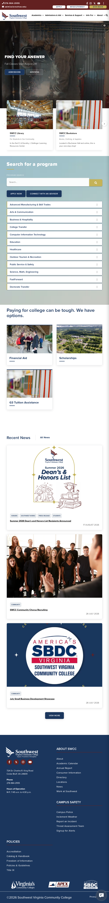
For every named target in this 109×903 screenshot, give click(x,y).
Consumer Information (68, 772)
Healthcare (15, 249)
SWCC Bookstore (68, 133)
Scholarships (68, 358)
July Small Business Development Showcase (32, 698)
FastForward (16, 279)
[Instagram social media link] (23, 762)
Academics (37, 15)
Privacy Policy (96, 896)
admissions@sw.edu (16, 7)
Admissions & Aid (53, 15)
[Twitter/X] (95, 3)
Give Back (98, 7)
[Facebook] (87, 3)
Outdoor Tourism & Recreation (25, 257)
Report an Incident (66, 821)
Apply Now (16, 193)
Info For (90, 15)
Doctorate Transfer (19, 286)
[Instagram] (91, 3)
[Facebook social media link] (9, 762)
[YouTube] (98, 3)
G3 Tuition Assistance (24, 402)
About (100, 15)
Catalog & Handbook (18, 856)
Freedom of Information (20, 860)
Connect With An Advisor (44, 193)
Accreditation (14, 851)
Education (15, 242)
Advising (34, 72)
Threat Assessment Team (70, 826)
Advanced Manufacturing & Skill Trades (30, 204)
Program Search (15, 175)
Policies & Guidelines (18, 865)
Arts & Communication (21, 212)
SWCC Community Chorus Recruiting (29, 609)
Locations (61, 782)
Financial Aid (18, 358)
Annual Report (64, 768)
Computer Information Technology (28, 234)
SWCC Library (17, 133)
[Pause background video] (104, 25)
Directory (61, 777)
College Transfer (18, 227)
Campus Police (64, 812)
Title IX (10, 870)
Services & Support (74, 15)
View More (54, 715)
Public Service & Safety (22, 264)
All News (45, 437)
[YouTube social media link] (30, 762)
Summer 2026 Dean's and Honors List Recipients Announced (40, 520)
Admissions (15, 72)
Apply (59, 7)
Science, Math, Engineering (24, 271)
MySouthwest (77, 7)
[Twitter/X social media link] (16, 762)
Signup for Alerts (65, 830)
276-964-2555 (12, 3)
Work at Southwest (66, 791)
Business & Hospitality (21, 219)
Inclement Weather (66, 816)
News (59, 786)
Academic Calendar (67, 763)
